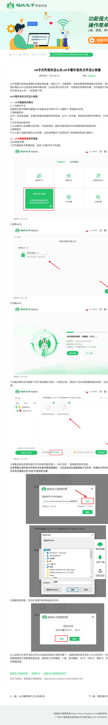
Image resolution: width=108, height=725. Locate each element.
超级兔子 (92, 76)
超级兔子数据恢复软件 (55, 673)
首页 (14, 55)
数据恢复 (25, 55)
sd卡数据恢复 (41, 55)
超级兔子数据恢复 (19, 673)
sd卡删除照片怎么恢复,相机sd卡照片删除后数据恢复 (45, 696)
